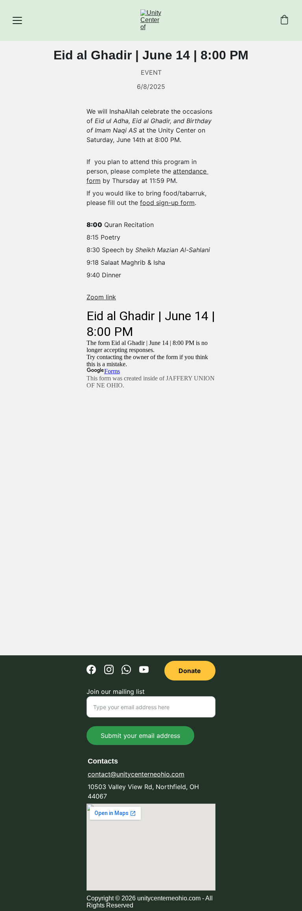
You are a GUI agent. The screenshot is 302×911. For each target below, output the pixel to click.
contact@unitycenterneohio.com (136, 774)
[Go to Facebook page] (91, 669)
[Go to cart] (284, 20)
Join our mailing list (116, 691)
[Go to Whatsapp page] (126, 669)
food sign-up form (167, 203)
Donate (190, 671)
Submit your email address (140, 735)
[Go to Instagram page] (109, 669)
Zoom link (101, 297)
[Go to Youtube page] (144, 669)
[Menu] (17, 20)
